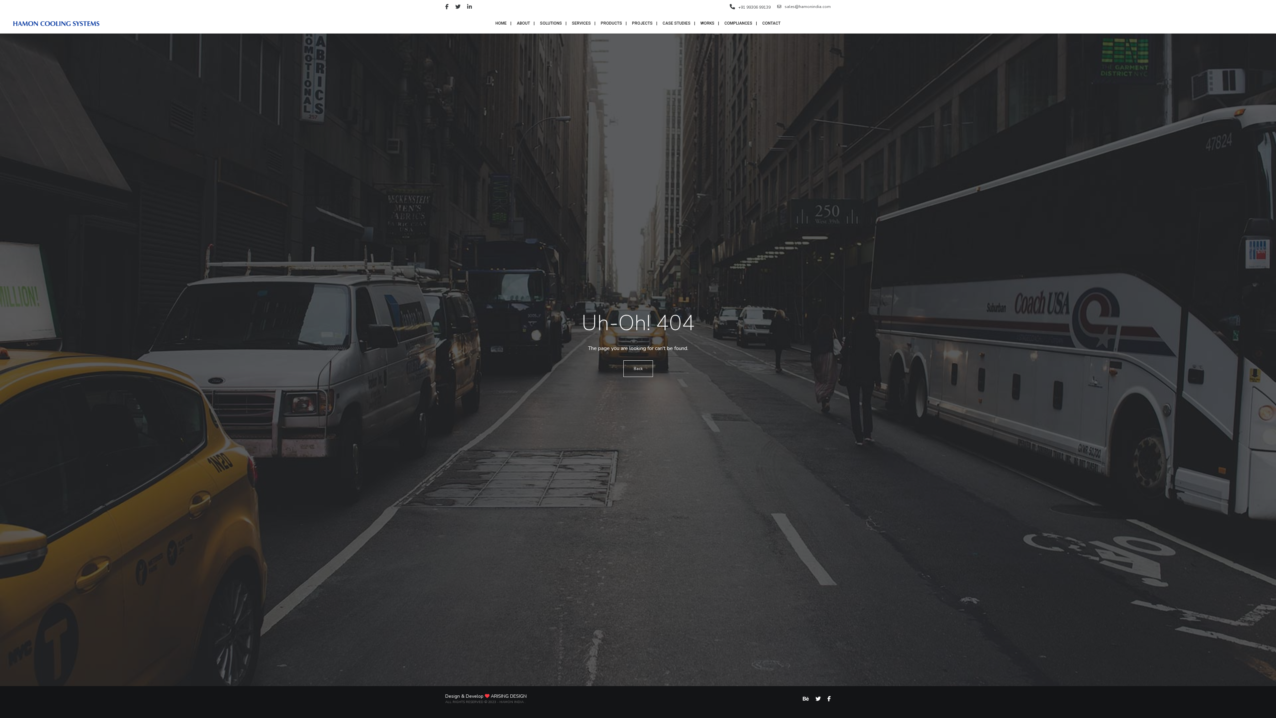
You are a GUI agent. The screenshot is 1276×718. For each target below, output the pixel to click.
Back (638, 368)
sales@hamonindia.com (808, 6)
